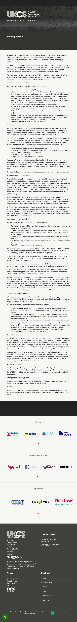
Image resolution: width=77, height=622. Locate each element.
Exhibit (45, 587)
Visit (44, 578)
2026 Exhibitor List (48, 596)
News (45, 591)
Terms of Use (24, 612)
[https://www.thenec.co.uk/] (11, 591)
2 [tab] (38, 443)
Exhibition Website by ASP (62, 612)
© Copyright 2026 (29, 613)
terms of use (32, 65)
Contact (46, 600)
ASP (8, 55)
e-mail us (10, 551)
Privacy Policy (14, 612)
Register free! (47, 582)
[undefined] (14, 558)
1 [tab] (36, 443)
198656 (17, 568)
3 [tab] (40, 443)
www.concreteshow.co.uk (23, 92)
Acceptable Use (35, 612)
